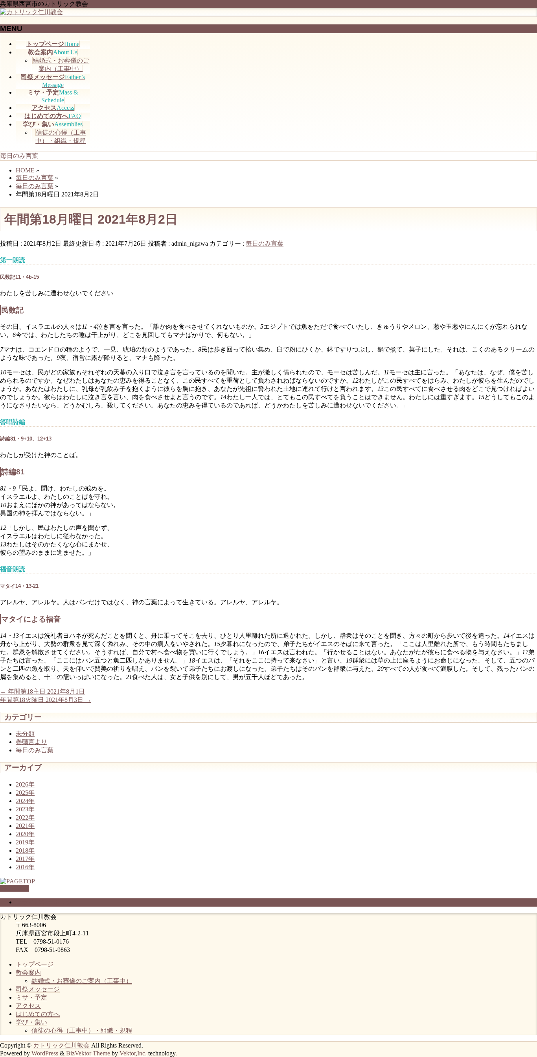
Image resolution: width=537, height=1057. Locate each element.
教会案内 (28, 972)
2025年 (25, 792)
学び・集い (31, 1022)
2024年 (25, 801)
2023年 (25, 809)
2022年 (25, 817)
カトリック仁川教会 (61, 1045)
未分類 (25, 733)
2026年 (25, 784)
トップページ (34, 964)
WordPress (44, 1053)
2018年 (25, 850)
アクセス (28, 1005)
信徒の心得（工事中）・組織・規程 (81, 1030)
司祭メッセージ (38, 989)
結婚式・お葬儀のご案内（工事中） (81, 980)
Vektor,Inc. (133, 1053)
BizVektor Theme (88, 1053)
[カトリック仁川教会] (31, 12)
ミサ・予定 (31, 997)
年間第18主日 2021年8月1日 (42, 691)
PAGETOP (14, 888)
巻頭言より (31, 742)
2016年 (25, 867)
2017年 (25, 858)
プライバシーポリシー (47, 902)
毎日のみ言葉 (264, 243)
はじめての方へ (38, 1014)
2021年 (25, 825)
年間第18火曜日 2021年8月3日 (45, 699)
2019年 (25, 842)
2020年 (25, 834)
